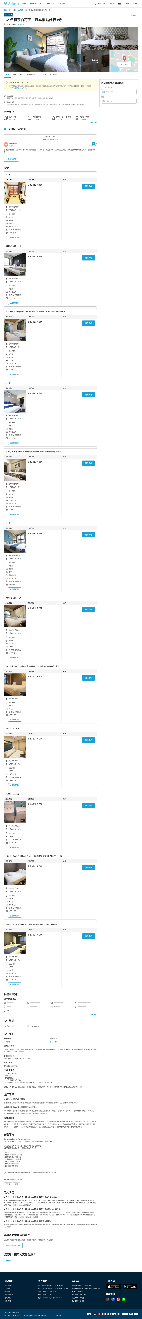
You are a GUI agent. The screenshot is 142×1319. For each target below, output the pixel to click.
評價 (14, 74)
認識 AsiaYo (8, 1295)
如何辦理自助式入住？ (18, 88)
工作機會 (7, 1288)
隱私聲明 (15, 1312)
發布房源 (7, 1285)
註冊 (135, 3)
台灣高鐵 (61, 3)
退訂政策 (53, 74)
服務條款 (7, 1312)
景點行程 (50, 3)
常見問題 (7, 1298)
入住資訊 (42, 74)
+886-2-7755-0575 (49, 1292)
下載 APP (101, 3)
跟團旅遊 (33, 3)
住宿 (42, 3)
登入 (128, 3)
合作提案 (7, 1292)
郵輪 (24, 3)
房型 (21, 74)
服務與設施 (31, 74)
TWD (110, 3)
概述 (7, 74)
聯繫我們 (7, 1301)
